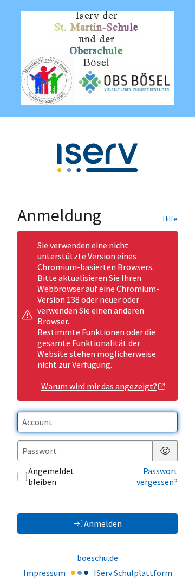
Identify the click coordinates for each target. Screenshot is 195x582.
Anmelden (103, 523)
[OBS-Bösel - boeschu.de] (97, 58)
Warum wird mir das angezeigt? (99, 386)
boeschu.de (97, 557)
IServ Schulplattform (133, 572)
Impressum (44, 572)
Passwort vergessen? (157, 476)
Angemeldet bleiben (51, 476)
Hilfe (170, 218)
